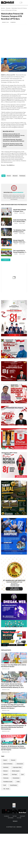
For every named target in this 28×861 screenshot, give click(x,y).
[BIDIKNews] (7, 3)
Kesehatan (5, 767)
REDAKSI (15, 821)
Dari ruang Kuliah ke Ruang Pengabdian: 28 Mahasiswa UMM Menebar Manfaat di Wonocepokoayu (19, 251)
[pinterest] (11, 180)
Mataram (5, 771)
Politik (18, 781)
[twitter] (5, 180)
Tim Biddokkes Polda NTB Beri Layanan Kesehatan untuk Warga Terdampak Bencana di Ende (19, 230)
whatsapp (22, 816)
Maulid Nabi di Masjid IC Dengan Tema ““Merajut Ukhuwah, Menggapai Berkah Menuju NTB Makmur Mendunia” (19, 210)
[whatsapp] (8, 180)
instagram (10, 817)
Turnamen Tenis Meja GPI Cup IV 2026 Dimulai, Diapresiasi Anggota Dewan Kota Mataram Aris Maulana (13, 706)
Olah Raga (5, 661)
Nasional (5, 774)
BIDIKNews (19, 826)
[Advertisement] (14, 41)
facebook (6, 816)
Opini (4, 680)
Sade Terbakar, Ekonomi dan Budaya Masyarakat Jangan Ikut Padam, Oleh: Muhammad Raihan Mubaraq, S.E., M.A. (12, 685)
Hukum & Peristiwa (7, 763)
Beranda (3, 8)
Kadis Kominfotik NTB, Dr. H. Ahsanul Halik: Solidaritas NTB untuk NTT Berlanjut (19, 220)
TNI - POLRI (6, 788)
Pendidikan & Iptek (7, 721)
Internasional (20, 763)
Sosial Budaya (13, 785)
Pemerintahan (16, 778)
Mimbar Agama (15, 771)
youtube (19, 817)
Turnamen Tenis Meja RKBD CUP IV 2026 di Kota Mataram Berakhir (13, 665)
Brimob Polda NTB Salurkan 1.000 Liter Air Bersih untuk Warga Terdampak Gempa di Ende (20, 241)
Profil (4, 785)
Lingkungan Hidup (17, 767)
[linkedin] (14, 180)
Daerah (9, 175)
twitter (14, 816)
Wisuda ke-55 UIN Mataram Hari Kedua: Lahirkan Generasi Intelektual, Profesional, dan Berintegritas (13, 748)
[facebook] (2, 180)
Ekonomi (15, 175)
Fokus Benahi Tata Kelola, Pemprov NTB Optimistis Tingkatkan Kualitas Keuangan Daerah (13, 145)
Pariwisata (8, 8)
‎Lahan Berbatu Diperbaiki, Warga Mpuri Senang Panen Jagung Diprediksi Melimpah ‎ (13, 140)
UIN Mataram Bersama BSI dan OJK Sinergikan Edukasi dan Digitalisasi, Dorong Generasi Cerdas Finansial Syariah (13, 135)
